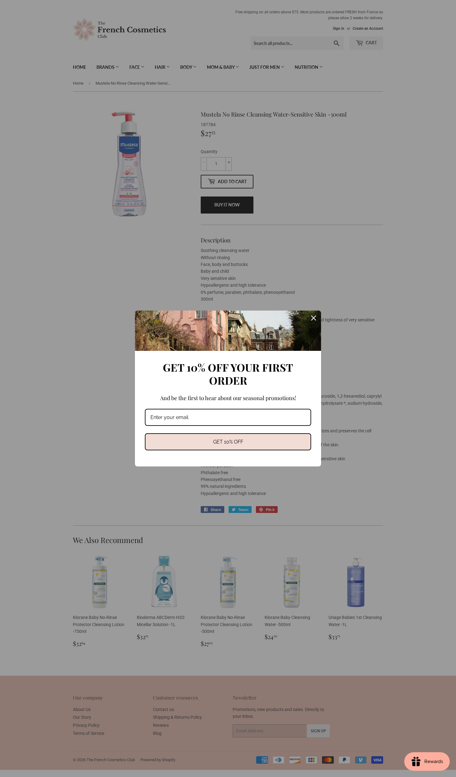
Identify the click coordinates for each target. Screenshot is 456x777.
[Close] (313, 318)
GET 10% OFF (228, 442)
